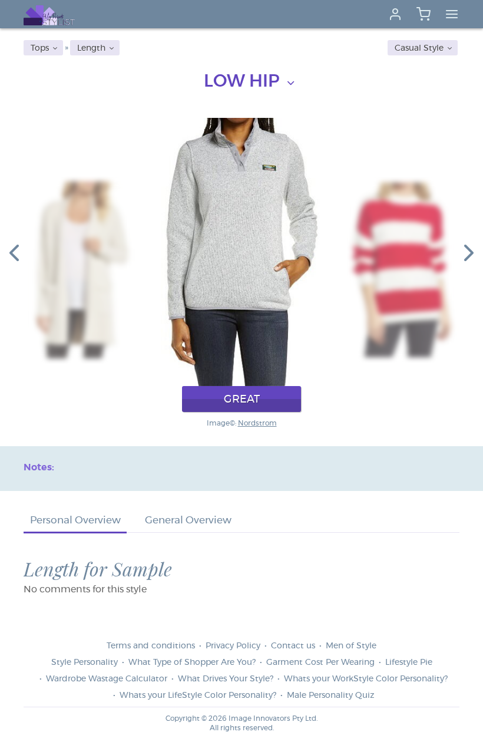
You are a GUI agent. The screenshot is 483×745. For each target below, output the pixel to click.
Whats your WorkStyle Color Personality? (366, 679)
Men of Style (351, 646)
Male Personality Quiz (330, 695)
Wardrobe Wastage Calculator (106, 679)
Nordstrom (257, 423)
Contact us (293, 646)
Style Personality (84, 662)
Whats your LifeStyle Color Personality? (198, 695)
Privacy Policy (233, 646)
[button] (14, 252)
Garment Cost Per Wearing (320, 662)
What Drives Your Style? (225, 679)
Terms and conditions (151, 646)
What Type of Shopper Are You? (192, 662)
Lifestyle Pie (408, 662)
